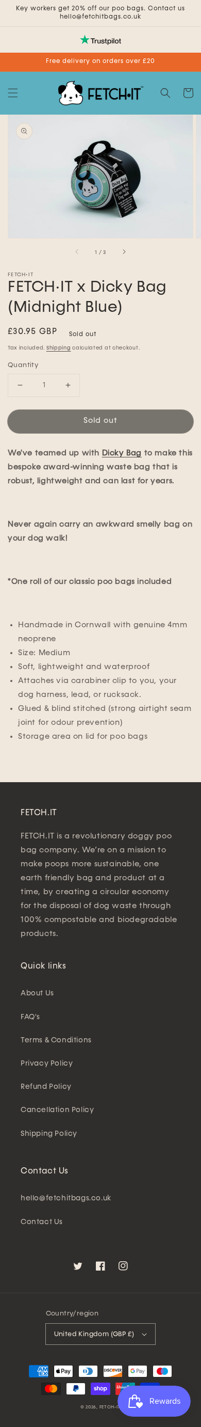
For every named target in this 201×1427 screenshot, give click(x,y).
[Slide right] (123, 252)
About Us (37, 993)
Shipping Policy (49, 1133)
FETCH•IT (110, 1407)
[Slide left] (77, 252)
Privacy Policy (47, 1063)
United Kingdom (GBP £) (94, 1334)
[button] (13, 93)
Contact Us (42, 1222)
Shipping (58, 348)
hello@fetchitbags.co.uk (66, 1198)
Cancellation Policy (57, 1110)
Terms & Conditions (56, 1040)
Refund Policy (46, 1086)
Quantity (23, 365)
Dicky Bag (122, 453)
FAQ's (30, 1017)
